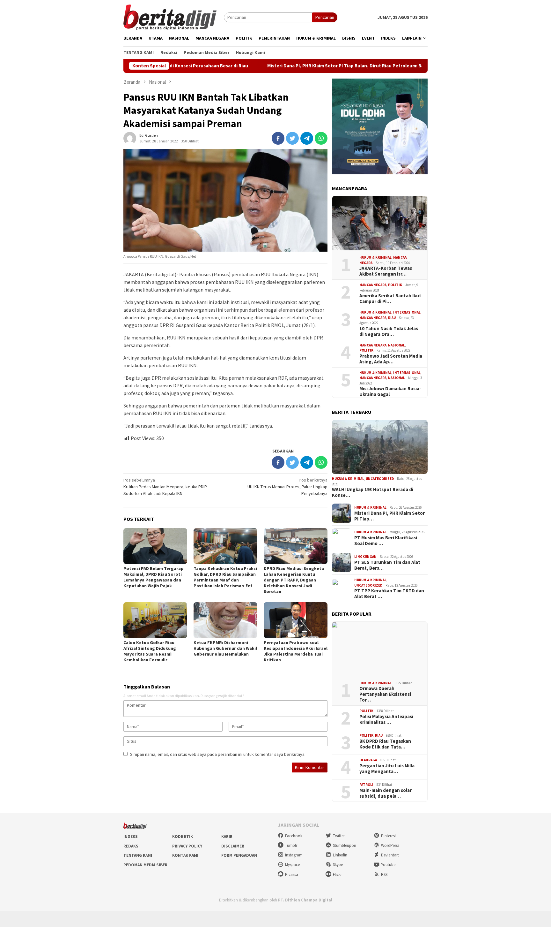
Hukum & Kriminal (375, 257)
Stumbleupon (344, 845)
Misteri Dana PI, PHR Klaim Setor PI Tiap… (389, 516)
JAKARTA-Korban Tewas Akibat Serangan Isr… (385, 271)
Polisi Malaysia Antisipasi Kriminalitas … (386, 719)
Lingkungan (365, 556)
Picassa (291, 874)
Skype (338, 864)
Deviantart (390, 855)
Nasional (396, 345)
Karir (226, 836)
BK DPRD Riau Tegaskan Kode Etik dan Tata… (385, 744)
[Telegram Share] (306, 138)
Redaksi (131, 846)
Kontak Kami (185, 855)
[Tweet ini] (292, 138)
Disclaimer (232, 846)
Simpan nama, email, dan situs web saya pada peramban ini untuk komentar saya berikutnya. (217, 754)
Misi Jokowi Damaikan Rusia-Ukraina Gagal (390, 391)
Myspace (292, 864)
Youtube (388, 864)
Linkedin (340, 855)
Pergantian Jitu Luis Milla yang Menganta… (387, 768)
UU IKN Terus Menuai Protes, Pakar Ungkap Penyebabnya (287, 486)
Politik (395, 285)
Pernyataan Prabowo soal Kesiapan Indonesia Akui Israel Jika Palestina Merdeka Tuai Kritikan (295, 651)
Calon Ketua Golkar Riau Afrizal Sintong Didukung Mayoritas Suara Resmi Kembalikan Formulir (149, 651)
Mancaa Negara (372, 285)
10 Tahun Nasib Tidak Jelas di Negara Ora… (388, 331)
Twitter (339, 836)
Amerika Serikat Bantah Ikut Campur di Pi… (390, 298)
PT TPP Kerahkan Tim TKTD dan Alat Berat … (389, 593)
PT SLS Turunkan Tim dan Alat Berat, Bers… (387, 565)
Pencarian (324, 17)
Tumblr (291, 845)
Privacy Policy (187, 846)
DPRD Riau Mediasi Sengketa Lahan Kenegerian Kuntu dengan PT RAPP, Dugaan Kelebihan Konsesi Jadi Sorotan (294, 580)
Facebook (293, 836)
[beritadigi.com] (170, 16)
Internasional (407, 312)
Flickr (337, 874)
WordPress (390, 845)
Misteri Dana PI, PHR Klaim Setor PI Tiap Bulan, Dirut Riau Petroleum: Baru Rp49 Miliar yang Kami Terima (335, 66)
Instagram (294, 855)
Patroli (366, 784)
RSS (384, 874)
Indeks (130, 836)
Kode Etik (182, 836)
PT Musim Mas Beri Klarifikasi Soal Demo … (385, 540)
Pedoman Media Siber (145, 865)
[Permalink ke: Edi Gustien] (129, 138)
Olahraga (368, 760)
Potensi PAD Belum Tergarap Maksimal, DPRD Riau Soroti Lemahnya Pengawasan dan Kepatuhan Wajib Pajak (153, 577)
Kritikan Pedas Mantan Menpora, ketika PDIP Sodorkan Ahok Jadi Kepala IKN (165, 486)
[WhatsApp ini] (321, 138)
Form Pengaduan (239, 855)
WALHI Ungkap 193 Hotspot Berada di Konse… (372, 492)
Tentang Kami (137, 855)
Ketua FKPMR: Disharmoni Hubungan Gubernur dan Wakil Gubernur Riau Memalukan (225, 648)
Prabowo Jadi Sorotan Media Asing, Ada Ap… (390, 359)
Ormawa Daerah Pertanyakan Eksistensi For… (385, 694)
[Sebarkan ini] (278, 138)
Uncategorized (380, 478)
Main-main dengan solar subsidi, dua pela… (385, 793)
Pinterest (388, 836)
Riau (392, 317)
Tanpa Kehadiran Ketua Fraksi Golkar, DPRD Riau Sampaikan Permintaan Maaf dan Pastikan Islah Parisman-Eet (225, 577)
